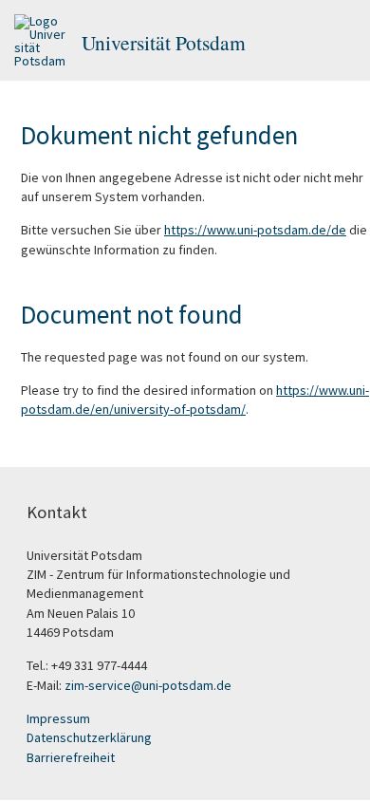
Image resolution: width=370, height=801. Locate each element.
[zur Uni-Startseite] (40, 42)
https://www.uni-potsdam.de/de (255, 229)
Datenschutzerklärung (89, 737)
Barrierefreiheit (71, 757)
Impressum (58, 718)
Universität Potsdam (164, 42)
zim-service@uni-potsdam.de (148, 685)
